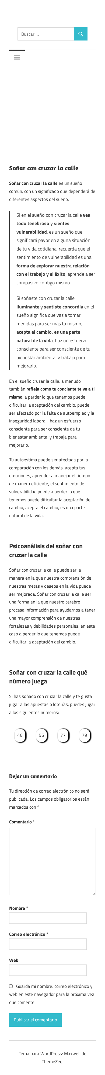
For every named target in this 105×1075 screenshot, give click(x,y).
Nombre (18, 908)
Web (13, 960)
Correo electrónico (28, 934)
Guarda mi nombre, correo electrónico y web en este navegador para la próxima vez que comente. (51, 994)
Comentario (22, 821)
